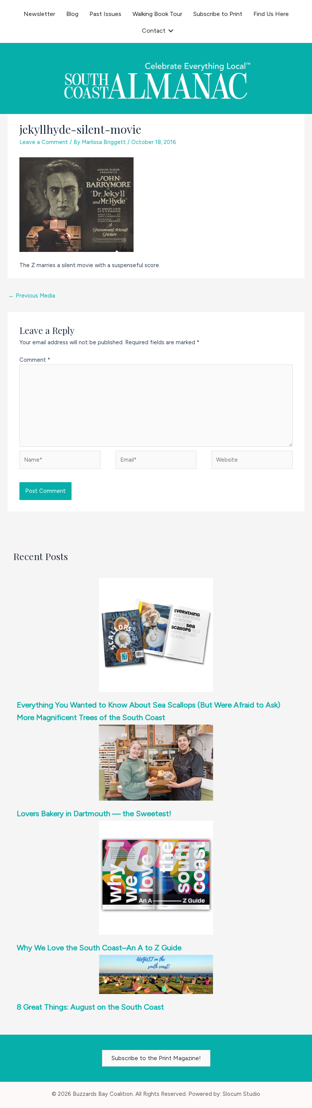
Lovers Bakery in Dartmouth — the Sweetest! (94, 813)
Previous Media (31, 295)
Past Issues (105, 13)
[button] (171, 30)
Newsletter (39, 13)
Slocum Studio (241, 1094)
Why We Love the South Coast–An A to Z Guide (99, 947)
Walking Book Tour (157, 13)
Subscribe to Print (217, 13)
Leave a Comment (43, 142)
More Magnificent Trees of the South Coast (91, 717)
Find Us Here (271, 13)
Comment (34, 359)
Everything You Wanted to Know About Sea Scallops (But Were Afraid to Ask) (148, 704)
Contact (154, 30)
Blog (72, 13)
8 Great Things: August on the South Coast (90, 1006)
